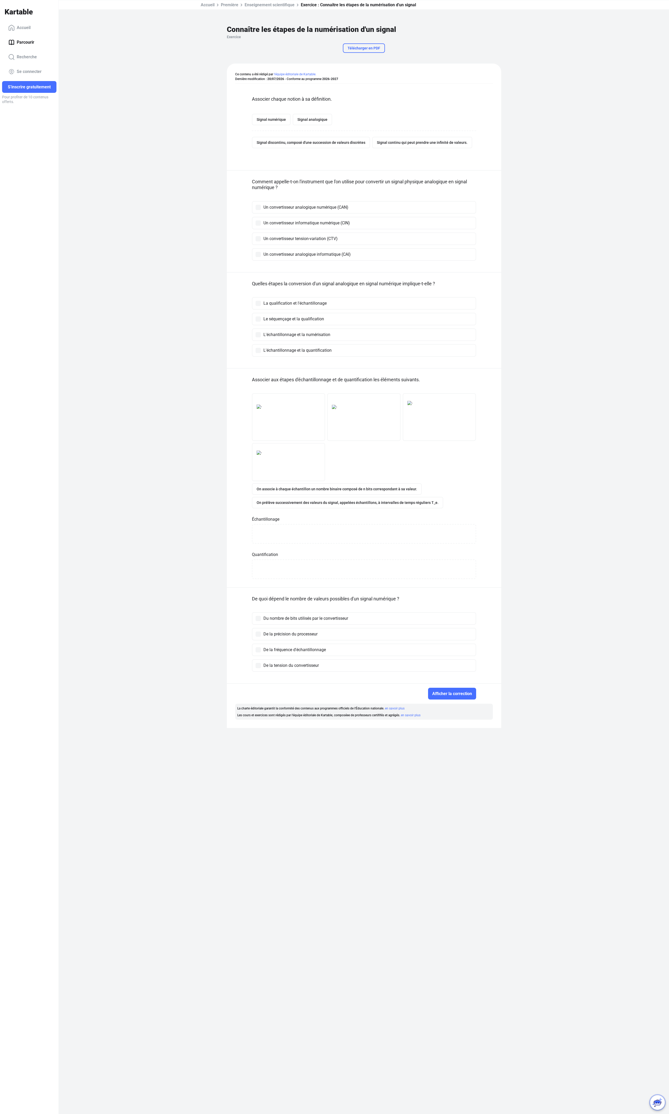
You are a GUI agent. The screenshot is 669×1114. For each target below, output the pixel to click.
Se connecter (29, 71)
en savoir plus (395, 708)
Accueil (24, 27)
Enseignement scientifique (270, 4)
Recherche (27, 56)
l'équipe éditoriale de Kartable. (295, 74)
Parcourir (25, 42)
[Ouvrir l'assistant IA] (657, 1102)
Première (229, 4)
